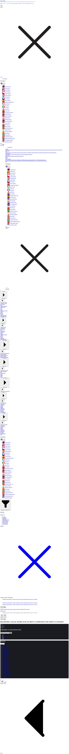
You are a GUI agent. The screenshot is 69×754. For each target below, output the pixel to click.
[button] (34, 150)
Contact (2, 627)
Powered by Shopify (5, 677)
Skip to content (2, 0)
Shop (2, 624)
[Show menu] (1, 5)
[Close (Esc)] (0, 679)
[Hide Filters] (34, 595)
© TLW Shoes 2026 (5, 676)
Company (3, 626)
